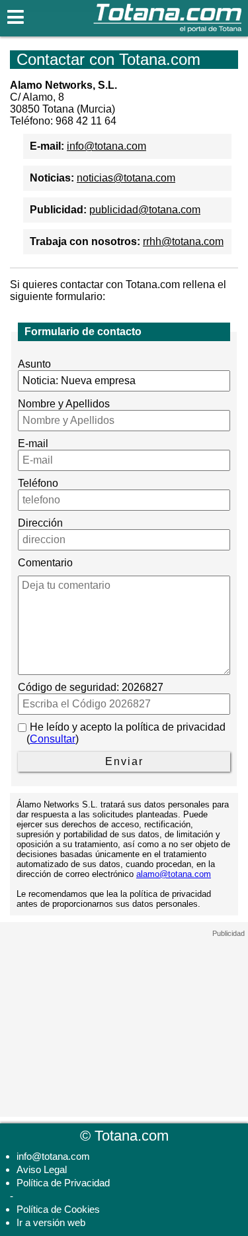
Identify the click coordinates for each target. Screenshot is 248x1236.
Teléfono (38, 483)
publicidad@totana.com (144, 209)
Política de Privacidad (63, 1182)
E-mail (33, 443)
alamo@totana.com (173, 874)
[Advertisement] (124, 1021)
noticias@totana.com (126, 177)
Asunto (34, 364)
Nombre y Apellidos (64, 403)
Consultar (52, 739)
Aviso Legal (42, 1169)
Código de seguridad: (68, 687)
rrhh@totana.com (183, 241)
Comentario (45, 562)
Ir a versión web (51, 1222)
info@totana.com (106, 146)
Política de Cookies (58, 1209)
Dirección (40, 523)
